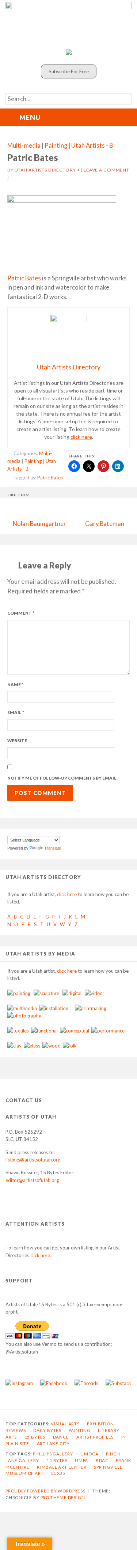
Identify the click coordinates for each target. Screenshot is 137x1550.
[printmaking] (90, 1008)
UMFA (81, 1460)
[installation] (53, 1008)
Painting (56, 145)
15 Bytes (34, 1437)
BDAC (102, 1460)
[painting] (18, 993)
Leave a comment (106, 170)
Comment (20, 613)
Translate (52, 848)
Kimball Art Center (62, 1467)
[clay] (14, 1046)
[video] (94, 993)
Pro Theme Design (63, 1497)
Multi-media (24, 145)
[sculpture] (46, 993)
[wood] (51, 1046)
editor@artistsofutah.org (32, 1180)
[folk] (70, 1046)
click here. (40, 1255)
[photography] (24, 1016)
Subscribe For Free (69, 71)
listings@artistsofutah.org (32, 1160)
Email (15, 712)
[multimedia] (22, 1008)
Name (15, 684)
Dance (61, 1437)
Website (17, 740)
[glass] (32, 1046)
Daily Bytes (47, 1430)
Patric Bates (24, 278)
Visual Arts (65, 1423)
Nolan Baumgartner (39, 523)
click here (81, 437)
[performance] (108, 1031)
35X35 (58, 1473)
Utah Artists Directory (45, 170)
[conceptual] (74, 1031)
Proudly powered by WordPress (45, 1490)
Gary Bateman (104, 523)
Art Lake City (53, 1443)
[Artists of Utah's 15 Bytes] (68, 23)
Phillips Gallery (53, 1453)
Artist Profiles (95, 1437)
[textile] (18, 1031)
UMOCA (89, 1453)
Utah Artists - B (92, 145)
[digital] (71, 993)
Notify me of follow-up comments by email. (62, 778)
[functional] (44, 1031)
